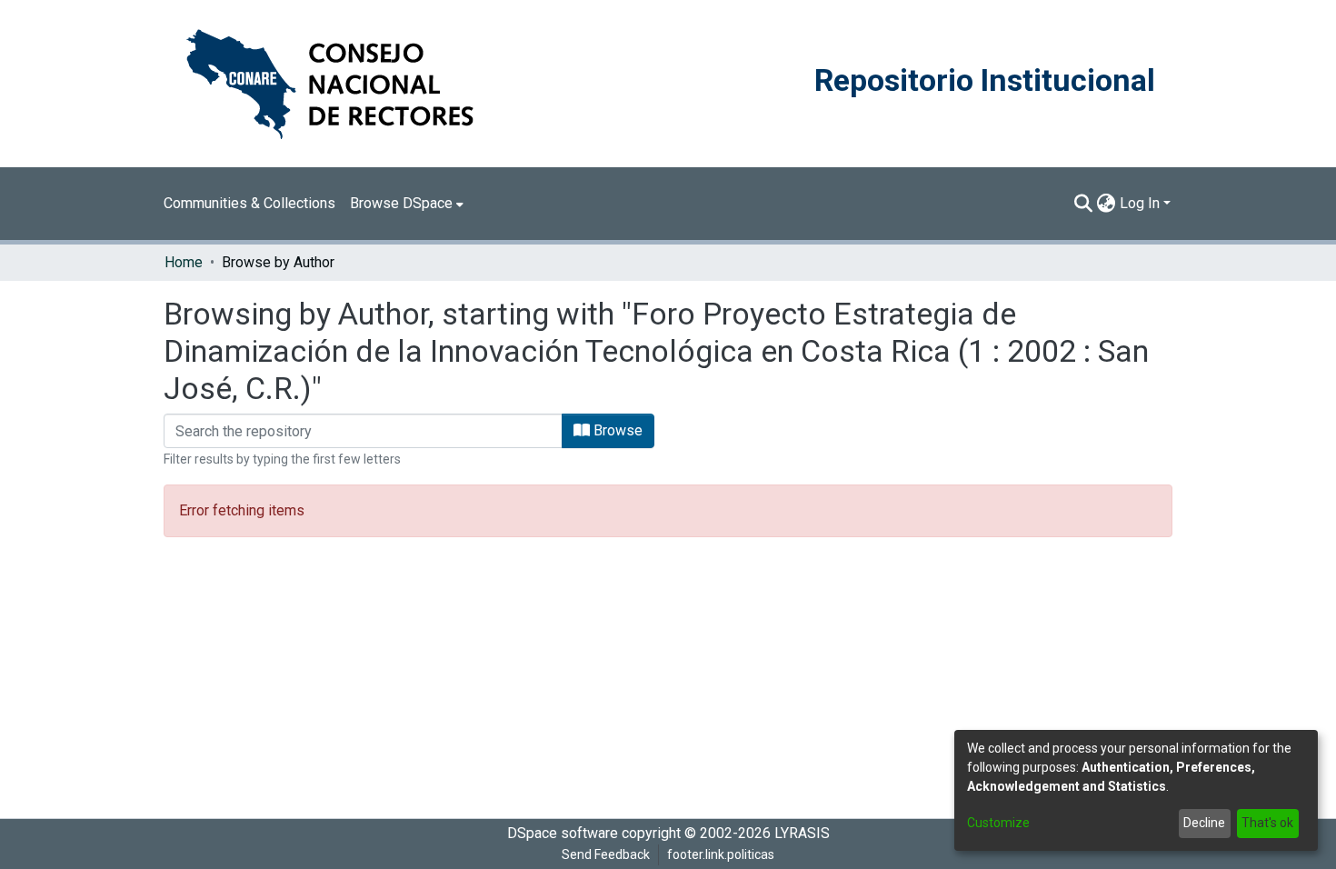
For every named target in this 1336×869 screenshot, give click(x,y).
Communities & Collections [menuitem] (249, 203)
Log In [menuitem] (1140, 203)
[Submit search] (1083, 204)
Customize (998, 822)
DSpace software (562, 833)
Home (184, 262)
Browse (616, 430)
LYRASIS (802, 833)
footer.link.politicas (720, 854)
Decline (1204, 822)
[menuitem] (407, 203)
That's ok (1267, 822)
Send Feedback (606, 854)
